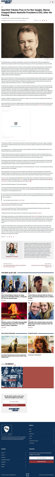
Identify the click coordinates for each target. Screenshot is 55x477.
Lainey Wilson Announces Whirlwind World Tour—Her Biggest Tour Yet (41, 266)
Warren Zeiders (35, 216)
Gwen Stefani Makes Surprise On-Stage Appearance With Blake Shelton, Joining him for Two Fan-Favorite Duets (14, 296)
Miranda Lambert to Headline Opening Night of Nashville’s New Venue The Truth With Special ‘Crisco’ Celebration (14, 323)
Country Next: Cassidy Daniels (34, 354)
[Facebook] (39, 20)
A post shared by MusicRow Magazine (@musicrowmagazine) (15, 140)
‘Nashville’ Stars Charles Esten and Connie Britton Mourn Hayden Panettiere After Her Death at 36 (40, 323)
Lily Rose (3, 208)
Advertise (40, 474)
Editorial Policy (51, 474)
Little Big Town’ (4, 181)
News (2, 293)
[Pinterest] (42, 20)
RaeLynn (3, 178)
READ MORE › (4, 300)
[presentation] (14, 283)
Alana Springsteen (5, 203)
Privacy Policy (45, 474)
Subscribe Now (14, 405)
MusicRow (40, 104)
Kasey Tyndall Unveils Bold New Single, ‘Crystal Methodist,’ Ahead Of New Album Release (14, 266)
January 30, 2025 (21, 200)
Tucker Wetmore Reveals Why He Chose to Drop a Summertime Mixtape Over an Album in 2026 (41, 296)
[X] (41, 20)
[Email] (46, 20)
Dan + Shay (21, 179)
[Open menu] (53, 2)
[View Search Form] (50, 2)
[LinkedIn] (44, 20)
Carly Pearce (39, 213)
